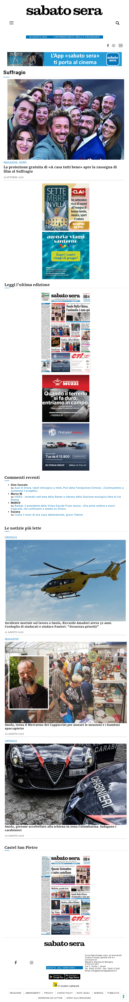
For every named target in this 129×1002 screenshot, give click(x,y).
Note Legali (83, 993)
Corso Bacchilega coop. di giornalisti (103, 955)
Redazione (16, 993)
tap (121, 45)
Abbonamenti (33, 993)
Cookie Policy (65, 993)
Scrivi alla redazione (79, 998)
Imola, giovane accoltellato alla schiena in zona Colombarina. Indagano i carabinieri (60, 828)
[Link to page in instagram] (31, 962)
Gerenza (99, 993)
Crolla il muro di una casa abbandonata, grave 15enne (49, 514)
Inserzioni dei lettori (50, 998)
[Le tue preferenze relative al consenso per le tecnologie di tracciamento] (123, 996)
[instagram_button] (113, 45)
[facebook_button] (108, 45)
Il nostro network (68, 986)
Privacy (49, 993)
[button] (112, 21)
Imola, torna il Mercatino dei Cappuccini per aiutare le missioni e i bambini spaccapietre (62, 726)
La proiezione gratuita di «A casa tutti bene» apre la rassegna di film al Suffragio (60, 169)
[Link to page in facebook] (16, 962)
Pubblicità (113, 993)
